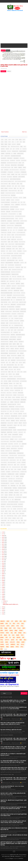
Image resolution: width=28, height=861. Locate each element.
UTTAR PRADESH (18, 497)
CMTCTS (21, 218)
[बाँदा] (10, 635)
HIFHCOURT (3, 295)
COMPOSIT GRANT (4, 223)
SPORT (25, 467)
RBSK (2, 415)
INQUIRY (17, 309)
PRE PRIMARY (23, 399)
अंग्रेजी (20, 511)
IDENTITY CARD (15, 302)
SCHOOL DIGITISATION (16, 436)
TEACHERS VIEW (4, 481)
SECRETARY (24, 443)
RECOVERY (25, 415)
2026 (3, 535)
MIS (7, 350)
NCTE (24, 362)
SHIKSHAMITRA (20, 453)
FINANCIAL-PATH (15, 274)
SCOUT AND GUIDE (5, 441)
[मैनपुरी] (22, 640)
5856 (13, 141)
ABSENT (7, 148)
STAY (12, 469)
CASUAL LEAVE (14, 202)
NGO (16, 364)
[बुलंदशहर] (4, 638)
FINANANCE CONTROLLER (17, 269)
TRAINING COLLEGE (22, 487)
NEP (5, 364)
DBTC (5, 237)
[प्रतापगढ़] (13, 631)
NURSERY (3, 374)
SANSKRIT (15, 432)
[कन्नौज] (20, 624)
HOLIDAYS (14, 297)
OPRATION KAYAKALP (21, 378)
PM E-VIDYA (3, 392)
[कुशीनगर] (15, 626)
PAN (14, 383)
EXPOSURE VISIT (11, 267)
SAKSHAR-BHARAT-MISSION (6, 429)
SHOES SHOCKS (13, 460)
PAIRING (10, 383)
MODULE (19, 355)
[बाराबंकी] (19, 635)
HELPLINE (23, 292)
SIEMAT (23, 460)
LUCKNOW (16, 332)
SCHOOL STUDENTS (5, 439)
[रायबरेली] (4, 642)
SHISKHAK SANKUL (4, 455)
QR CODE (17, 411)
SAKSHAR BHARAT (12, 427)
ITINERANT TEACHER (18, 318)
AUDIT (8, 174)
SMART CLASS (3, 464)
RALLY (11, 413)
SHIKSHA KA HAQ (8, 450)
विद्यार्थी (20, 522)
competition (9, 220)
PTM (10, 411)
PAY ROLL (11, 385)
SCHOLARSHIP (15, 434)
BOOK (2, 188)
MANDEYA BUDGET (4, 341)
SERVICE (8, 448)
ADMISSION (3, 151)
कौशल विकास (22, 513)
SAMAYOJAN (3, 432)
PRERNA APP (16, 402)
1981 (3, 606)
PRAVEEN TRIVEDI (16, 399)
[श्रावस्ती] (9, 644)
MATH (10, 343)
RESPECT (16, 422)
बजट (16, 520)
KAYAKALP (3, 323)
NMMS (2, 369)
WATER (14, 508)
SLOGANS (23, 462)
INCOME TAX (3, 306)
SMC (15, 464)
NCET (17, 362)
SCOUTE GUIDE (4, 443)
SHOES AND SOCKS (4, 460)
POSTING (18, 397)
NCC (10, 362)
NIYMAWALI (22, 367)
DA (5, 234)
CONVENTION (9, 227)
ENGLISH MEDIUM (9, 262)
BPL (18, 188)
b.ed (16, 174)
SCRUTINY (16, 443)
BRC (20, 188)
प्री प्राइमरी (12, 520)
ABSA (25, 146)
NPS (12, 371)
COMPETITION (16, 220)
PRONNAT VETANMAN (5, 409)
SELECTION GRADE (15, 446)
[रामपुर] (26, 640)
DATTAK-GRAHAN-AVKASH (20, 234)
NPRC (9, 371)
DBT (2, 237)
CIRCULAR (8, 211)
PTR (13, 411)
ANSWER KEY (12, 160)
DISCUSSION (14, 246)
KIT (22, 323)
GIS (16, 281)
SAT (24, 432)
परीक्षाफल (9, 518)
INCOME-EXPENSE (10, 306)
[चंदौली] (12, 628)
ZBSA (13, 511)
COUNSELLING (4, 230)
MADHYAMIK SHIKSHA (20, 334)
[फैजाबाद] (9, 633)
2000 (3, 580)
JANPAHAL (11, 320)
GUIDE (2, 288)
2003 (3, 575)
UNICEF (6, 492)
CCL (24, 202)
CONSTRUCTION (18, 225)
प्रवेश (8, 520)
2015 (3, 554)
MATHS (14, 343)
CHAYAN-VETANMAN (14, 206)
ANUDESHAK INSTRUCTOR (12, 162)
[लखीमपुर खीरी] (15, 642)
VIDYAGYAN (3, 504)
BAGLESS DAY (24, 174)
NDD (2, 364)
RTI (21, 425)
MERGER (12, 348)
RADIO (2, 413)
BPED (15, 188)
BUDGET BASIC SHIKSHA (10, 193)
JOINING (22, 320)
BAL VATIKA (9, 176)
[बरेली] (17, 633)
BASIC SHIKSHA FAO (5, 179)
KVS (12, 325)
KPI (9, 325)
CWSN (2, 234)
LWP (19, 332)
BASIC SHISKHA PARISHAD (20, 181)
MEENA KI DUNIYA (13, 346)
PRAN (2, 399)
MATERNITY (21, 341)
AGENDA (2, 153)
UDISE (2, 492)
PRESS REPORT (4, 404)
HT (14, 299)
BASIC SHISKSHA (4, 183)
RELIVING (3, 420)
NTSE (18, 371)
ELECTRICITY (3, 260)
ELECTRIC (19, 258)
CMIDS (16, 218)
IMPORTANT (13, 304)
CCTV (2, 204)
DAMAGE (8, 234)
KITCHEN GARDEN (4, 325)
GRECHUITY (14, 285)
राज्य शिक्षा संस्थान (9, 522)
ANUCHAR (18, 160)
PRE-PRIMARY (3, 402)
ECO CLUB (16, 253)
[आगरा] (22, 621)
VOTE (8, 508)
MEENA (7, 346)
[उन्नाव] (8, 624)
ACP (11, 148)
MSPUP (9, 357)
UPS (14, 494)
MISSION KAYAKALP (22, 350)
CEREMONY (17, 204)
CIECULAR (22, 209)
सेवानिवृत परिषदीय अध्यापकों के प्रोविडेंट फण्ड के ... (11, 604)
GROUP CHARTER (21, 285)
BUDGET (2, 193)
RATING (24, 413)
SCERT (5, 434)
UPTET (17, 494)
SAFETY (24, 425)
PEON (11, 388)
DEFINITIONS (3, 239)
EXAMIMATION (18, 265)
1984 (3, 599)
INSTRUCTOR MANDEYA (5, 313)
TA (14, 476)
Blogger (11, 858)
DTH (7, 251)
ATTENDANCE (23, 172)
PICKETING (6, 390)
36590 (6, 141)
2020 (3, 545)
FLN (23, 276)
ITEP (12, 318)
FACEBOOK (18, 267)
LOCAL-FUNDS (20, 330)
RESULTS (24, 422)
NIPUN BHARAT (4, 367)
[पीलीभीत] (8, 631)
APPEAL (2, 165)
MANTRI (11, 341)
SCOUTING (10, 443)
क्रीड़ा (2, 515)
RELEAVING (17, 418)
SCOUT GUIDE (12, 441)
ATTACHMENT (3, 172)
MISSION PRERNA (4, 353)
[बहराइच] (7, 635)
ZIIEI (16, 511)
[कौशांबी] (19, 626)
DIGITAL (16, 241)
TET (9, 485)
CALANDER (3, 199)
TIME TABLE (13, 485)
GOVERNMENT (4, 283)
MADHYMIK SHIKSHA (5, 337)
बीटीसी (25, 520)
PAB (2, 383)
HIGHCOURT (9, 295)
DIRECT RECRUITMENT (19, 244)
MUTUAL (22, 357)
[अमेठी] (13, 621)
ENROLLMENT (16, 262)
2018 (3, 549)
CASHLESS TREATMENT (5, 202)
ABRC (21, 146)
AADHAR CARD (4, 146)
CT (16, 230)
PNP (6, 397)
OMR (14, 374)
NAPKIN (2, 360)
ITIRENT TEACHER (4, 320)
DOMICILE (3, 248)
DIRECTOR (3, 246)
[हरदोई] (3, 649)
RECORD (19, 415)
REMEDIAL (8, 420)
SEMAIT (21, 446)
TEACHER (21, 476)
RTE (18, 425)
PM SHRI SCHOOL (9, 395)
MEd (21, 343)
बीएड (22, 520)
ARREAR (15, 167)
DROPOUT (3, 251)
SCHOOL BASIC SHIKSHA (6, 436)
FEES (10, 269)
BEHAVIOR (14, 183)
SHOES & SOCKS (11, 457)
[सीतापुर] (9, 647)
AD (20, 148)
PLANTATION (17, 390)
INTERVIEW (21, 316)
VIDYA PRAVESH (4, 501)
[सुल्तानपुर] (14, 647)
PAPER (17, 383)
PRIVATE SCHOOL (4, 406)
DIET (12, 241)
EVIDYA (2, 265)
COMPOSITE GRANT (20, 223)
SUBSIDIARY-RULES (15, 471)
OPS (2, 381)
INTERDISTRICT (4, 316)
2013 (3, 558)
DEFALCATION (18, 237)
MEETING (3, 348)
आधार (2, 513)
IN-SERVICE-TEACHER (21, 304)
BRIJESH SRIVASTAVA (13, 190)
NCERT (13, 362)
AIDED (15, 153)
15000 (9, 139)
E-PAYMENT (19, 251)
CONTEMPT (3, 227)
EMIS (17, 260)
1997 (3, 585)
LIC (6, 330)
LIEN (9, 330)
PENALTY (2, 388)
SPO (22, 467)
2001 (3, 578)
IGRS (2, 304)
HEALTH (21, 290)
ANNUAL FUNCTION (5, 160)
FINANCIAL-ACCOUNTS (15, 271)
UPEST (2, 494)
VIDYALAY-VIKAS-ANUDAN (12, 504)
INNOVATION (12, 309)
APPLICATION (13, 165)
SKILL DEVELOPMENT (12, 462)
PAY (20, 383)
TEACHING (10, 481)
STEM (15, 469)
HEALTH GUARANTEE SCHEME (6, 292)
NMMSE (6, 369)
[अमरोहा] (9, 621)
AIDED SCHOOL (20, 153)
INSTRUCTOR (23, 311)
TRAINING (15, 487)
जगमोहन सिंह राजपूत (10, 515)
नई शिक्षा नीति (24, 515)
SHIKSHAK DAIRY (4, 453)
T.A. (11, 476)
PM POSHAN (20, 392)
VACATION (3, 499)
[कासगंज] (10, 626)
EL (10, 258)
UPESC (21, 492)
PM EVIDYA (15, 392)
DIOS (6, 244)
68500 (2, 144)
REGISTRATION (11, 418)
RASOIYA (20, 413)
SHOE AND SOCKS (21, 455)
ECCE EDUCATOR (10, 253)
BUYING (20, 197)
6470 (18, 141)
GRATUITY (3, 50)
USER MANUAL (11, 497)
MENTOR (7, 348)
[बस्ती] (2, 635)
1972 (3, 612)
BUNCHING (15, 197)
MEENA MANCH (21, 346)
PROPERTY (23, 409)
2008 (3, 566)
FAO (25, 267)
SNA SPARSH (23, 464)
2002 (3, 577)
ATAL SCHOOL (22, 169)
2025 (3, 537)
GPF (8, 283)
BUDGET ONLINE (19, 193)
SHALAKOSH (20, 448)
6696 (21, 141)
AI (11, 153)
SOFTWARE (3, 467)
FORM (10, 278)
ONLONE (11, 376)
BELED (18, 183)
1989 (3, 596)
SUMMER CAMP (23, 471)
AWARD (12, 174)
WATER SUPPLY (20, 508)
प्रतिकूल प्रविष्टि (3, 520)
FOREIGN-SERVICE (4, 278)
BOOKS (6, 188)
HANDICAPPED (4, 290)
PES (25, 388)
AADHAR (18, 144)
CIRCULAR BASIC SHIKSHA (16, 211)
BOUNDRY (11, 188)
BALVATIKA (15, 176)
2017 (3, 551)
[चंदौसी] (16, 628)
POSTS (22, 397)
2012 (3, 559)
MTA (13, 357)
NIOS (22, 364)
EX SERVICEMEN (11, 265)
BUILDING (13, 195)
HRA (11, 299)
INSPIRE (2, 311)
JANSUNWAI (16, 320)
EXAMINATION (4, 267)
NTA (15, 371)
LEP (23, 327)
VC (10, 499)
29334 (20, 139)
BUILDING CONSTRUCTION (6, 197)
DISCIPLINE (8, 246)
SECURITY (3, 446)
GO (19, 281)
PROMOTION (11, 406)
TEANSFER (12, 483)
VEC (12, 499)
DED (13, 237)
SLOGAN (18, 462)
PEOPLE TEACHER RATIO (18, 388)
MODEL (8, 355)
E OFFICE (14, 251)
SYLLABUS (8, 476)
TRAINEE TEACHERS (7, 487)
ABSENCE (3, 148)
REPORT (17, 420)
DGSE (9, 241)
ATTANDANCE (10, 172)
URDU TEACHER (4, 497)
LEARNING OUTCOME (14, 327)
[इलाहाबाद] (4, 624)
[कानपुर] (24, 624)
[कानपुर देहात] (5, 626)
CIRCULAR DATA (4, 213)
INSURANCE (14, 313)
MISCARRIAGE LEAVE (13, 350)
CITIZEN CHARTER (12, 213)
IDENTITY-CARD (22, 302)
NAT (9, 360)
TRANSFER (12, 490)
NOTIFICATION (4, 371)
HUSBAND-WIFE (19, 299)
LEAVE (20, 327)
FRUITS (24, 278)
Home (7, 131)
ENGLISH (2, 262)
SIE (20, 460)
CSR (13, 230)
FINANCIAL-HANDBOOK (5, 274)
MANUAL (16, 341)
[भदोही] (8, 638)
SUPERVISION (3, 474)
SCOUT (16, 439)
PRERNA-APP (22, 402)
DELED (9, 239)
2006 (3, 570)
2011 (3, 561)
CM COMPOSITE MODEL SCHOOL (7, 216)
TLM (20, 485)
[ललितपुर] (20, 642)
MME (18, 353)
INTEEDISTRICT (20, 313)
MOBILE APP (3, 355)
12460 (6, 139)
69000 (6, 144)
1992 (3, 592)
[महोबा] (24, 638)
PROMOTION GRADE (19, 406)
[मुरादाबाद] (14, 640)
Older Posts (24, 131)
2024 (3, 539)
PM (21, 390)
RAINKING (7, 413)
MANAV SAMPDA (12, 339)
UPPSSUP (10, 494)
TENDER (21, 483)
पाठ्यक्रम (14, 518)
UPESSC (25, 492)
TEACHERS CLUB (11, 478)
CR (8, 230)
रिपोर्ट (13, 522)
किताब (17, 513)
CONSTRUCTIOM (10, 225)
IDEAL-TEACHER (4, 302)
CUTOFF (13, 232)
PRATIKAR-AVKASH (8, 399)
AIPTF (2, 155)
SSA (9, 469)
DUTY (10, 251)
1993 (3, 591)
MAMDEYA (19, 337)
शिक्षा (2, 525)
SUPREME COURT (11, 474)
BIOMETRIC (3, 186)
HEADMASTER (16, 290)
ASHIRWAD (6, 169)
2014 (3, 556)
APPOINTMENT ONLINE (5, 167)
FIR (10, 276)
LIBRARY (2, 330)
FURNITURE (3, 281)
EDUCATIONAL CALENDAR (16, 255)
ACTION (17, 148)
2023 (3, 540)
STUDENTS (8, 471)
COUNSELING (21, 227)
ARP (12, 167)
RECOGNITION (14, 415)
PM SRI (15, 395)
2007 (3, 568)
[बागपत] (15, 635)
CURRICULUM (3, 232)
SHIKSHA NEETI (16, 450)
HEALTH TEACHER (16, 292)
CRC (11, 230)
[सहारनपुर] (24, 644)
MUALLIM (17, 357)
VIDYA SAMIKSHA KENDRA (13, 501)
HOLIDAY (9, 297)
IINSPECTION (7, 304)
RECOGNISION (7, 415)
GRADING (18, 283)
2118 (3, 532)
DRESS (20, 248)
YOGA (10, 511)
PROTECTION (3, 411)
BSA (19, 190)
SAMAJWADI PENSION (21, 429)
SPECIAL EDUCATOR (16, 467)
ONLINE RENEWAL (4, 376)
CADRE (24, 197)
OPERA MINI (3, 378)
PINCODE (12, 390)
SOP (7, 467)
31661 (2, 141)
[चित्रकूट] (21, 628)
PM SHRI (2, 395)
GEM (7, 281)
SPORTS (2, 469)
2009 (3, 564)
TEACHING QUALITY (18, 481)
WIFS (25, 508)
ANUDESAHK (23, 160)
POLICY (9, 397)
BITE (13, 186)
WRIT (6, 511)
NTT (21, 371)
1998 (3, 584)
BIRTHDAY (9, 186)
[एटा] (11, 624)
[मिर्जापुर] (3, 640)
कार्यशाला (13, 513)
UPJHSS (6, 494)
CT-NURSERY (20, 230)
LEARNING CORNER (4, 327)
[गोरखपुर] (7, 628)
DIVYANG (20, 246)
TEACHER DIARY (4, 478)
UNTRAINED (16, 492)
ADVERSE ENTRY (15, 151)
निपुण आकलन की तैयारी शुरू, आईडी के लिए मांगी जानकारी (11, 729)
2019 (3, 547)
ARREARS (20, 167)
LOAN (15, 330)
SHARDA (2, 450)
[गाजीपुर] (24, 626)
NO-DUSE (11, 369)
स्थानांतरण (8, 525)
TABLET (17, 476)
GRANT (22, 283)
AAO (9, 146)
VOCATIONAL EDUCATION (17, 506)
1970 (3, 613)
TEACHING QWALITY (5, 483)
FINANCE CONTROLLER (5, 271)
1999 (3, 582)
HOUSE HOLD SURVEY (21, 297)
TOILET (23, 485)
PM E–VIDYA (9, 392)
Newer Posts (3, 131)
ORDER (9, 381)
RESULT (20, 422)
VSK (11, 508)
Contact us (24, 693)
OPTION (5, 381)
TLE (17, 485)
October (5, 601)
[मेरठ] (18, 640)
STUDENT (3, 471)
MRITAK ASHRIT (4, 357)
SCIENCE (11, 439)
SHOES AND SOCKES (19, 457)
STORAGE (24, 469)
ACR (13, 148)
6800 (24, 141)
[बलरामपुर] (22, 633)
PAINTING (6, 383)
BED (9, 183)
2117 (3, 533)
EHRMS (8, 258)
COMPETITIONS (23, 220)
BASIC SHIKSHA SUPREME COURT (7, 181)
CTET (25, 230)
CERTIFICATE (23, 204)
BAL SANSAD (3, 176)
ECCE (4, 253)
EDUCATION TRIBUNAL (5, 255)
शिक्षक (24, 522)
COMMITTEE (3, 220)
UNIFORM (11, 492)
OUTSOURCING (23, 381)
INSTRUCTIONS (16, 311)
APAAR (20, 162)
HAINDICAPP (7, 288)
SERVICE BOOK (14, 448)
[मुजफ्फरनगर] (9, 640)
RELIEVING (23, 418)
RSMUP (15, 425)
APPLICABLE (7, 165)
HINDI (2, 297)
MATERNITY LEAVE (4, 343)
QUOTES (22, 411)
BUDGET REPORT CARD (5, 195)
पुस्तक (22, 518)
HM (5, 297)
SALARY (14, 429)
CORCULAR (16, 227)
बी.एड (19, 520)
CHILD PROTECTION (5, 209)
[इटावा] (26, 621)
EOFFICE (22, 262)
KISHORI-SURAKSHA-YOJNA (14, 323)
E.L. (1, 253)
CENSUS (12, 204)
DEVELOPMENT (4, 241)
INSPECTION (23, 309)
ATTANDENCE (17, 172)
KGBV (7, 323)
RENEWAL (13, 420)
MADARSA (13, 334)
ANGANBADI (16, 158)
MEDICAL (3, 346)
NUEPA (25, 371)
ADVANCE (9, 151)
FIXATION (19, 276)
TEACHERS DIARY (19, 478)
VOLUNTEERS (3, 508)
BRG (23, 188)
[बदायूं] (13, 633)
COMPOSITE (12, 223)
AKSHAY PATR (7, 155)
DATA (13, 234)
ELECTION (14, 258)
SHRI (18, 460)
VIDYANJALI (20, 504)
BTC (21, 190)
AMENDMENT (9, 158)
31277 (24, 139)
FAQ (2, 269)
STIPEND (19, 469)
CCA (19, 202)
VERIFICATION (17, 499)
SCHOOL (20, 434)
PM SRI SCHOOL (20, 395)
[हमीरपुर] (23, 647)
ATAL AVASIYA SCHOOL (14, 169)
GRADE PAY (13, 283)
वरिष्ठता (17, 522)
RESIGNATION (10, 422)
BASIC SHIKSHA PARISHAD (15, 179)
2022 (3, 542)
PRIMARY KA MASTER (12, 404)
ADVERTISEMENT (22, 151)
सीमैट (5, 525)
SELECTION (8, 446)
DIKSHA (2, 244)
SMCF (18, 464)
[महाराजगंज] (21, 638)
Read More (3, 71)
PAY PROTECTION (4, 385)
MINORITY (3, 350)
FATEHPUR (6, 269)
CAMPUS (8, 199)
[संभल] (19, 644)
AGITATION (8, 153)
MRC (23, 355)
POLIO (13, 397)
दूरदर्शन (19, 515)
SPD (10, 467)
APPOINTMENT (21, 165)
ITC (9, 318)
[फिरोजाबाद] (4, 633)
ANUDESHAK (3, 162)
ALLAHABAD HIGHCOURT (16, 155)
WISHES (2, 511)
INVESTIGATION (4, 318)
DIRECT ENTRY (11, 244)
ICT (24, 299)
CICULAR (17, 209)
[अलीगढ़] (18, 621)
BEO (21, 183)
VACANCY (24, 497)
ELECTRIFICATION (10, 260)
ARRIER (24, 167)
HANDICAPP (19, 288)
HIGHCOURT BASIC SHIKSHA (18, 295)
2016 (3, 552)
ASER (2, 169)
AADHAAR (14, 144)
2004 (3, 573)
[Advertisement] (14, 27)
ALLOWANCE (3, 158)
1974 (3, 610)
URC (21, 494)
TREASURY (17, 490)
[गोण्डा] (3, 628)
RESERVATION (3, 422)
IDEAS (9, 302)
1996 (3, 587)
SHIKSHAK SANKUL (12, 453)
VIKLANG (2, 506)
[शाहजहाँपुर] (4, 644)
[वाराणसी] (25, 642)
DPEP (17, 248)
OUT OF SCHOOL (15, 381)
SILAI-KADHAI (4, 462)
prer (8, 402)
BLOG (19, 186)
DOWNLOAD (8, 248)
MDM (18, 343)
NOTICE (18, 369)
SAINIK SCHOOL (4, 427)
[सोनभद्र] (19, 647)
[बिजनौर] (24, 635)
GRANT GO (3, 285)
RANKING (15, 413)
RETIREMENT (3, 425)
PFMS (2, 390)
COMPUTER (3, 225)
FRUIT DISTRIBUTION (17, 278)
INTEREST (10, 316)
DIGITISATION (22, 241)
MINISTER (22, 348)
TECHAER (17, 483)
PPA (25, 397)
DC (8, 237)
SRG (6, 469)
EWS (6, 265)
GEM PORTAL (12, 281)
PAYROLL (20, 385)
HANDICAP (13, 288)
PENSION (8, 50)
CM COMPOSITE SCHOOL (20, 216)
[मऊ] (11, 638)
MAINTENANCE (13, 337)
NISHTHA (10, 367)
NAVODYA (3, 362)
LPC (11, 332)
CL (17, 213)
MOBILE (21, 353)
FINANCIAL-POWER (4, 276)
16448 (13, 139)
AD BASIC (24, 148)
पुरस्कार (18, 518)
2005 (3, 571)
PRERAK (11, 402)
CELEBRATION (7, 204)
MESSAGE (17, 348)
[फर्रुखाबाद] (23, 631)
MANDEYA (19, 339)
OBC (7, 374)
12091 (2, 139)
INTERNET (15, 316)
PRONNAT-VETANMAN (15, 409)
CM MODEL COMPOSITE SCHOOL (7, 218)
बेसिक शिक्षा (3, 522)
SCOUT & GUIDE (22, 439)
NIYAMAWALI (15, 367)
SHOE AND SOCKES (13, 455)
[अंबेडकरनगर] (5, 621)
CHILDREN (12, 209)
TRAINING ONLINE (4, 490)
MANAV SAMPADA (4, 339)
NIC (19, 364)
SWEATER (3, 476)
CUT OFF (9, 232)
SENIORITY (3, 448)
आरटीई (10, 513)
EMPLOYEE (21, 260)
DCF (10, 237)
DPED (13, 248)
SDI (20, 443)
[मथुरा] (15, 638)
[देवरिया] (3, 631)
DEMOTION (13, 239)
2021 (3, 544)
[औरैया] (15, 624)
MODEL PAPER (14, 355)
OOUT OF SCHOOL (17, 376)
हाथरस (6, 649)
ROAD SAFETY (10, 425)
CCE (21, 202)
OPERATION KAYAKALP (11, 378)
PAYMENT (16, 385)
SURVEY (16, 474)
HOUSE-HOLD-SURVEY (5, 299)
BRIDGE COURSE (4, 190)
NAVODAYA (13, 360)
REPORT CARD (23, 420)
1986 (3, 597)
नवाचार (2, 518)
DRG (23, 248)
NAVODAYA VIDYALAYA (21, 360)
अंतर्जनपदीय (24, 511)
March (4, 602)
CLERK (20, 213)
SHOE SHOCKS (4, 457)
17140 (16, 139)
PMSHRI (2, 397)
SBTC (2, 434)
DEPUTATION (19, 239)
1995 (3, 589)
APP (23, 162)
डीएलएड (15, 515)
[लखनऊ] (8, 642)
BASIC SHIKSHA (21, 176)
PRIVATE (18, 404)
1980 (3, 608)
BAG (19, 174)
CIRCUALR (3, 211)
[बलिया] (26, 633)
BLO (16, 186)
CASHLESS (17, 199)
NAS (6, 360)
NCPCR (20, 362)
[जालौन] (25, 628)
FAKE (22, 267)
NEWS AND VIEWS (10, 364)
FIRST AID (14, 276)
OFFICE (10, 374)
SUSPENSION (22, 474)
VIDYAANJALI (22, 501)
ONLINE (17, 374)
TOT (2, 487)
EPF (25, 262)
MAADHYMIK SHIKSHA (5, 334)
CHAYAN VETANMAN (5, 206)
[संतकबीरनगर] (15, 644)
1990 (3, 594)
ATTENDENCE (3, 174)
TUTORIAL (22, 490)
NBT (7, 362)
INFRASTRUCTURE (4, 309)
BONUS (22, 186)
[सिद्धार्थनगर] (4, 647)
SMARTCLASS (10, 464)
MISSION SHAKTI (12, 353)
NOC (15, 369)
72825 (9, 144)
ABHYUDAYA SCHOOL (15, 146)
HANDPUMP (10, 290)
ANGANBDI (22, 158)
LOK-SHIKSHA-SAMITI (5, 332)
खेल (5, 515)
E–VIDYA (24, 251)
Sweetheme (21, 858)
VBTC (7, 499)
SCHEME (9, 434)
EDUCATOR (3, 258)
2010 (3, 563)
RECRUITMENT (4, 418)
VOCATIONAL (8, 506)
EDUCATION (21, 253)
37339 (9, 141)
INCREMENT (17, 306)
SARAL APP (21, 432)
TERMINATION (4, 485)
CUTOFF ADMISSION (21, 232)
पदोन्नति (5, 518)
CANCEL (12, 199)
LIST (12, 330)
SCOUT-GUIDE (19, 441)
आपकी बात (6, 513)
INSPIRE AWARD (8, 311)
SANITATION (9, 432)
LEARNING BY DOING (18, 325)
